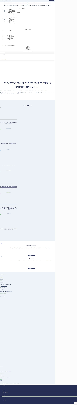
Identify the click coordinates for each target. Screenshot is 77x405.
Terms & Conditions (3, 368)
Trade (1, 278)
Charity (1, 280)
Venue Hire (3, 56)
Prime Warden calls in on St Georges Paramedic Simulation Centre (8, 165)
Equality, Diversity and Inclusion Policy (6, 371)
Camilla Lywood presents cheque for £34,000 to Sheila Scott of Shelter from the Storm (8, 208)
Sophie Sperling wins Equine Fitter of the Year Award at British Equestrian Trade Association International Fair (8, 187)
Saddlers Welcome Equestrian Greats (8, 143)
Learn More (9, 128)
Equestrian (1, 279)
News (2, 55)
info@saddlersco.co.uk (4, 286)
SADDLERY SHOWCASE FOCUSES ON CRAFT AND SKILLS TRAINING (8, 123)
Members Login (52, 0)
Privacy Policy (2, 370)
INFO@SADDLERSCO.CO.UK (8, 0)
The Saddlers (4, 54)
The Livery (31, 258)
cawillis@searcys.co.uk (3, 293)
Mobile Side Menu (2, 52)
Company (1, 277)
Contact (3, 57)
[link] (32, 51)
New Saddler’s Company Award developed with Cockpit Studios (8, 229)
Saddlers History (31, 245)
